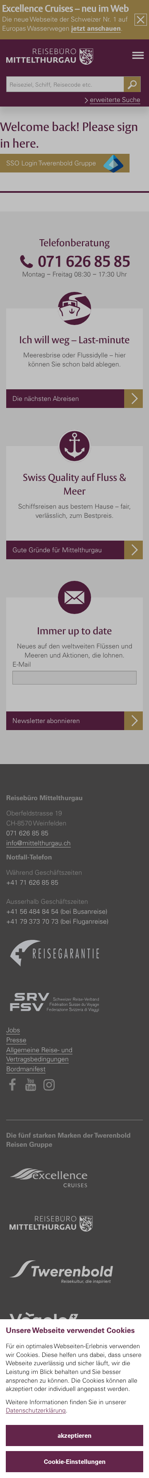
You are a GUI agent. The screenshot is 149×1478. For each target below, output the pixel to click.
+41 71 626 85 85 (32, 882)
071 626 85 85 (82, 261)
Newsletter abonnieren (46, 720)
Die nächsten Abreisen (45, 398)
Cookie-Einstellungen (75, 1462)
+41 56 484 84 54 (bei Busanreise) (56, 911)
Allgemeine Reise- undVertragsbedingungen (39, 1054)
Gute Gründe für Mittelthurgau (57, 550)
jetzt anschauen (96, 28)
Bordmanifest (26, 1069)
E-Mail (21, 664)
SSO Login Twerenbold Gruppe (54, 163)
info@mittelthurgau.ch (38, 843)
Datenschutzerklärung (36, 1410)
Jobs (13, 1030)
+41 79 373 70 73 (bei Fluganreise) (57, 921)
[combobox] (73, 84)
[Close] (141, 20)
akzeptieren (74, 1435)
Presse (16, 1040)
